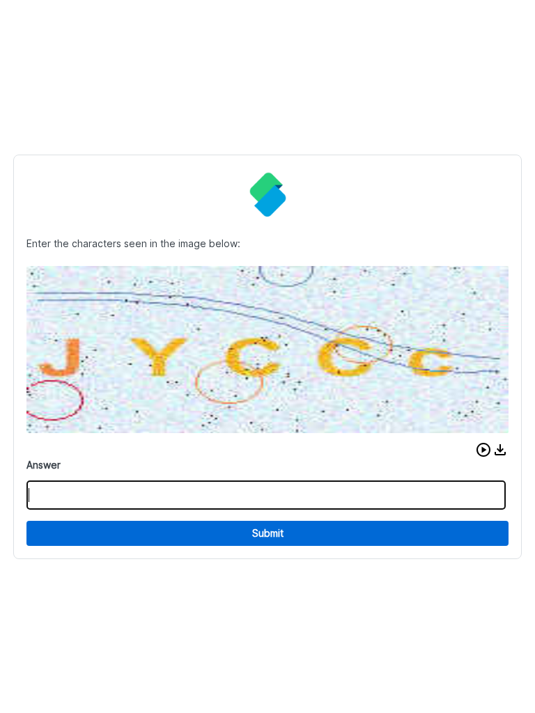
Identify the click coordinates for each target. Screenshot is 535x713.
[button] (483, 449)
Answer (43, 465)
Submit (268, 533)
